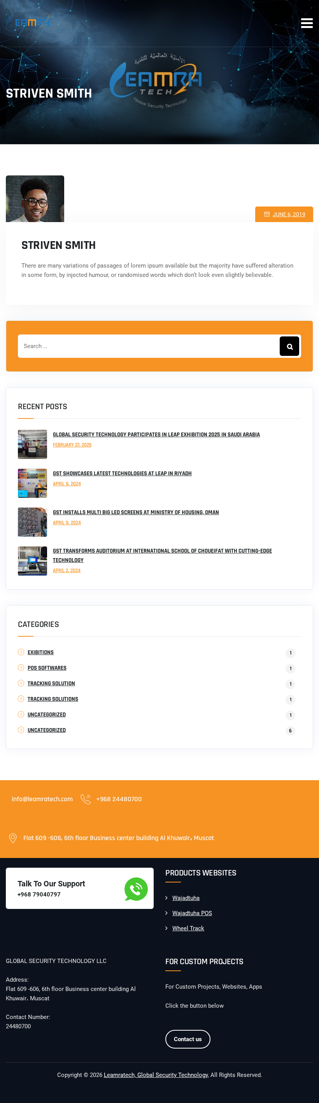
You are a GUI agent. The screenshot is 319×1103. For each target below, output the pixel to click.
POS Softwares (47, 668)
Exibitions (41, 652)
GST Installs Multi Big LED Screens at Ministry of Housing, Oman (136, 512)
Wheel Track (188, 928)
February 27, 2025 (72, 445)
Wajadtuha (186, 898)
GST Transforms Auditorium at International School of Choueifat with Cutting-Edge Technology (162, 555)
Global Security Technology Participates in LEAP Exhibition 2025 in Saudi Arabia (156, 434)
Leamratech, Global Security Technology (156, 1074)
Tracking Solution (51, 683)
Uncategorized (47, 714)
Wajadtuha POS (192, 913)
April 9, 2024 (67, 484)
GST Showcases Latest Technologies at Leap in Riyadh (122, 473)
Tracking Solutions (53, 699)
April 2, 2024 (67, 570)
